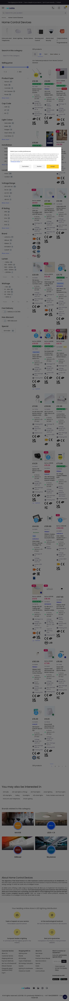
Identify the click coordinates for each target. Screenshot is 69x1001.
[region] (34, 159)
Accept (53, 166)
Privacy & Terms (15, 161)
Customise (25, 166)
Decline (39, 166)
